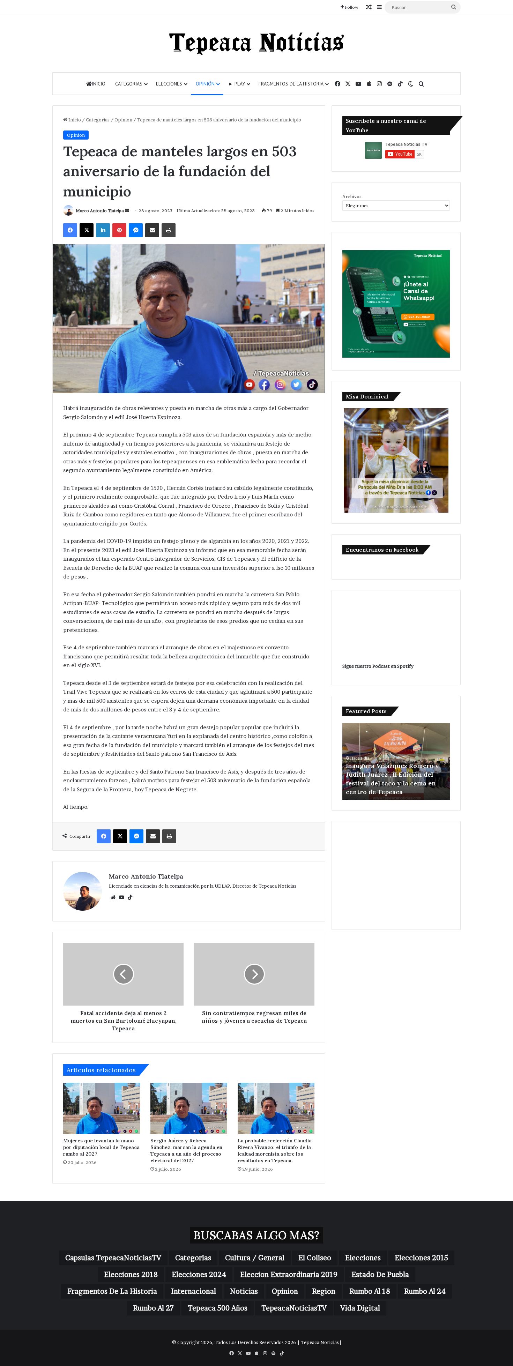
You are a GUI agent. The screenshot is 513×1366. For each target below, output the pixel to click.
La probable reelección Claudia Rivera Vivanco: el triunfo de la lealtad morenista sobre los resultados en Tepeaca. (275, 1150)
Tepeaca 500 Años (217, 1308)
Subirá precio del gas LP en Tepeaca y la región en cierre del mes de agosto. (391, 783)
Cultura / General (254, 1258)
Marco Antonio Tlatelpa (100, 210)
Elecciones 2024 (199, 1274)
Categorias (128, 84)
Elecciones (169, 84)
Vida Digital (360, 1308)
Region (323, 1291)
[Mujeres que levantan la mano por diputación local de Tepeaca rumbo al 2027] (101, 1108)
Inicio (98, 84)
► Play (236, 84)
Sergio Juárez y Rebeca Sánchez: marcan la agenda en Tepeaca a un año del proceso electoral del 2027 (186, 1150)
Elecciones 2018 (131, 1274)
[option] (396, 761)
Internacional (193, 1291)
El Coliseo (314, 1258)
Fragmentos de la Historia (291, 84)
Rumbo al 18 (369, 1291)
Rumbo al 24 (425, 1291)
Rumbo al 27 (153, 1308)
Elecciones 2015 (421, 1258)
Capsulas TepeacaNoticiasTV (113, 1258)
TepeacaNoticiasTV (294, 1308)
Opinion (123, 119)
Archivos (352, 196)
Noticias (244, 1291)
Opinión (205, 84)
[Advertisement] (396, 875)
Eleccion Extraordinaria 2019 (288, 1274)
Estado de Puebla (380, 1274)
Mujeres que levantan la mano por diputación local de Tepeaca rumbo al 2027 (101, 1147)
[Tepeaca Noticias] (256, 43)
